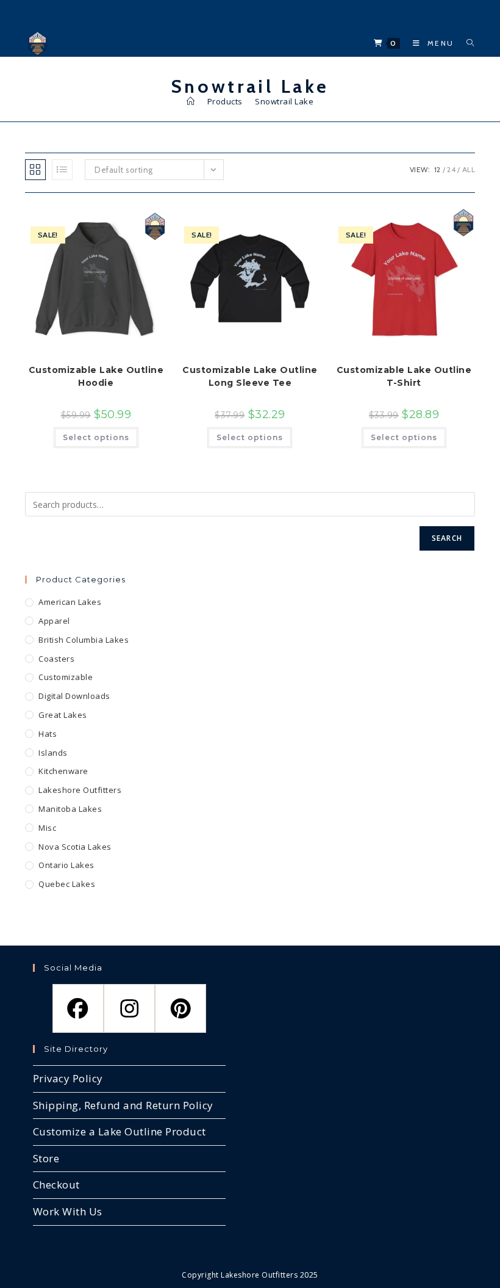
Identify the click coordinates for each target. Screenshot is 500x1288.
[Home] (191, 101)
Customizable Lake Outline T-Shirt (404, 376)
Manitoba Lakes (70, 808)
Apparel (54, 620)
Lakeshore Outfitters (79, 789)
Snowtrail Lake (284, 101)
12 (437, 169)
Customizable (65, 676)
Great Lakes (62, 714)
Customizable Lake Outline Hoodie (96, 376)
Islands (53, 752)
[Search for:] (466, 43)
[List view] (62, 169)
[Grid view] (35, 169)
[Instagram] (129, 1008)
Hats (47, 733)
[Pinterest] (180, 1008)
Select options (96, 437)
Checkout (56, 1185)
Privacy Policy (68, 1078)
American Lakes (69, 601)
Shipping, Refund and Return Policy (123, 1105)
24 (451, 169)
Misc (47, 827)
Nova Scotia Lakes (75, 846)
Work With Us (67, 1211)
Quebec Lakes (66, 883)
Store (46, 1158)
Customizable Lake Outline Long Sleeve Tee (250, 376)
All (469, 169)
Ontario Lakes (66, 864)
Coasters (56, 658)
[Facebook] (78, 1008)
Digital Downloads (74, 695)
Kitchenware (63, 770)
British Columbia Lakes (83, 639)
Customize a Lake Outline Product (119, 1131)
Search (447, 538)
